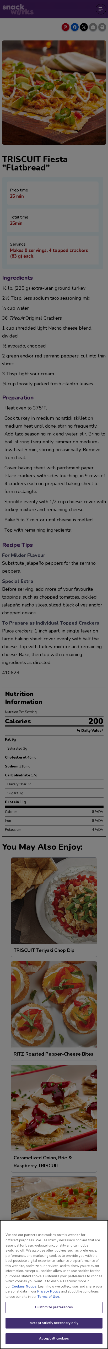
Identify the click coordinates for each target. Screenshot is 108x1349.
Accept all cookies (54, 1338)
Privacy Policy (48, 1291)
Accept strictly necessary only (54, 1323)
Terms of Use (48, 1296)
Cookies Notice (24, 1286)
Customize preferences (54, 1307)
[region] (54, 1284)
